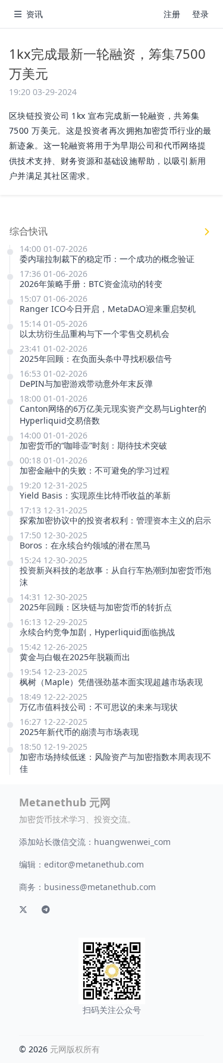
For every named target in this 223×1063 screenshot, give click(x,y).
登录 (200, 14)
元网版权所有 (75, 1049)
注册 (172, 14)
